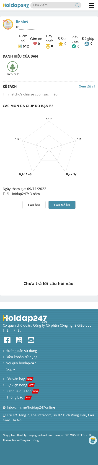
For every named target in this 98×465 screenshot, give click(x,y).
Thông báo (19, 397)
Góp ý (10, 369)
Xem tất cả (87, 86)
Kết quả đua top (22, 391)
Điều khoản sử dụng (21, 356)
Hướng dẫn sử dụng (21, 350)
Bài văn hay (19, 378)
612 (26, 46)
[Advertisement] (49, 243)
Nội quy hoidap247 (21, 363)
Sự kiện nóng (20, 385)
